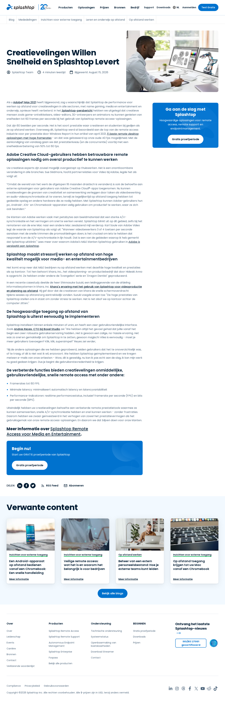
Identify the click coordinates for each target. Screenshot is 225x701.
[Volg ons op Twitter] (196, 688)
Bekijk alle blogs (112, 593)
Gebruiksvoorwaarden (56, 685)
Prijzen (104, 7)
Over (10, 623)
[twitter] (33, 485)
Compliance (14, 685)
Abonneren (76, 485)
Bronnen (119, 7)
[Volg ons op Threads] (183, 688)
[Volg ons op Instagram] (177, 688)
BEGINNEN (139, 623)
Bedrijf (135, 7)
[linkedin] (19, 485)
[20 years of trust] (43, 7)
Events (10, 642)
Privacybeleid (32, 685)
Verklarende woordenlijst (21, 666)
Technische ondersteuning (106, 631)
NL (178, 7)
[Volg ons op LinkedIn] (170, 688)
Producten (65, 7)
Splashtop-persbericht (77, 110)
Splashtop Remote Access (64, 631)
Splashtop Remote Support (64, 636)
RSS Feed (52, 485)
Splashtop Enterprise (60, 651)
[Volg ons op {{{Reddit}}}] (209, 688)
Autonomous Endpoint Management (61, 644)
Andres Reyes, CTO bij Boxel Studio (37, 329)
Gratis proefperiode (185, 139)
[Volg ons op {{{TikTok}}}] (215, 688)
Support (149, 7)
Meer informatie (19, 579)
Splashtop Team (22, 72)
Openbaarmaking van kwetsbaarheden (103, 644)
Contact (11, 660)
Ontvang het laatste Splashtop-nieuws (192, 626)
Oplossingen (86, 7)
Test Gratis (208, 7)
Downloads (163, 7)
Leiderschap (13, 636)
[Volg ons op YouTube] (203, 688)
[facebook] (26, 485)
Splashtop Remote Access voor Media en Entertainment (47, 431)
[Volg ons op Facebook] (190, 688)
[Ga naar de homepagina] (21, 7)
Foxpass (53, 657)
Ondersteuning (101, 623)
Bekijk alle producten (60, 663)
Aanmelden (189, 7)
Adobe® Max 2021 (24, 102)
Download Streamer (102, 651)
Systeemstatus (99, 636)
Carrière (11, 648)
